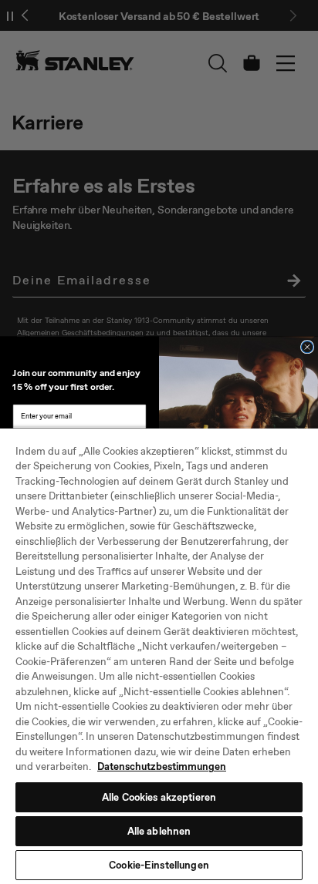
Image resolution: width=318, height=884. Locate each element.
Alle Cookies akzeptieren (159, 797)
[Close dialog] (307, 347)
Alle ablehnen (159, 831)
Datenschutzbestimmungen (161, 766)
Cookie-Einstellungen (159, 865)
